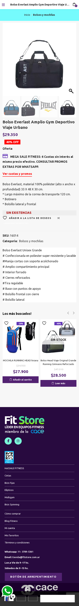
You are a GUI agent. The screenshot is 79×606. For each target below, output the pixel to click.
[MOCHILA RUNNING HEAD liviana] (21, 337)
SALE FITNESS (14, 468)
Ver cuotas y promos (17, 173)
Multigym (10, 497)
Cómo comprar (13, 513)
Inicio (27, 14)
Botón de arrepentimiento (33, 576)
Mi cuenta (10, 528)
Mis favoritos (12, 535)
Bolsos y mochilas (44, 14)
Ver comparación (57, 598)
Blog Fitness (11, 521)
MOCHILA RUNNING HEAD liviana (20, 360)
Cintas (8, 475)
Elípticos (9, 490)
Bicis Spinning (12, 504)
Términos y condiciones (17, 542)
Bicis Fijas (10, 483)
